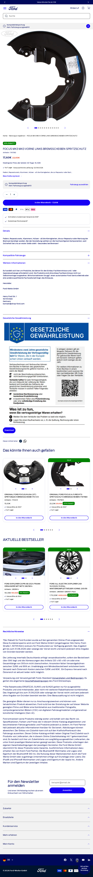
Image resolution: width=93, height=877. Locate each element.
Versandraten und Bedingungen (67, 678)
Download (9, 430)
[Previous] (15, 488)
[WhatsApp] (24, 441)
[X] (71, 860)
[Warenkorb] (88, 8)
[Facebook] (65, 860)
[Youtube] (83, 860)
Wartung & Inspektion (17, 136)
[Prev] (34, 530)
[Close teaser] (77, 861)
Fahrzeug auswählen (79, 185)
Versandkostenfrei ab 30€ (46, 2)
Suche (12, 16)
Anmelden (67, 790)
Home (5, 136)
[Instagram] (77, 860)
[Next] (32, 488)
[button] (84, 868)
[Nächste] (88, 2)
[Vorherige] (5, 2)
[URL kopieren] (21, 441)
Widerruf (74, 8)
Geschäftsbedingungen (36, 681)
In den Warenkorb (24, 518)
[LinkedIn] (89, 860)
